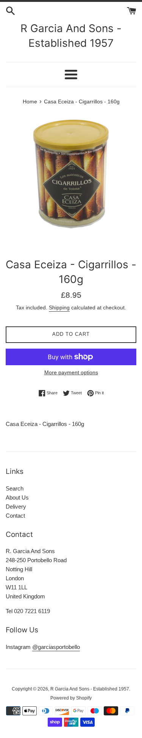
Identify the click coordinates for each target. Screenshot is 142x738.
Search (14, 488)
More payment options (71, 372)
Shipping (59, 307)
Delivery (16, 506)
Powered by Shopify (71, 698)
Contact (15, 515)
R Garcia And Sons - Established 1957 (71, 35)
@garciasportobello (56, 647)
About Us (17, 497)
